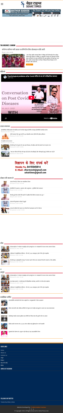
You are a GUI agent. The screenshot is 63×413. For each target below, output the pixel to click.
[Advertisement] (31, 28)
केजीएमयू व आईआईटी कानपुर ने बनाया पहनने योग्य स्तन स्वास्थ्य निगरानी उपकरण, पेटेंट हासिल (33, 260)
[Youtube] (33, 409)
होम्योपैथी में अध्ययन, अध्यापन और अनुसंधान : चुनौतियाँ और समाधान (26, 188)
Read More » (29, 64)
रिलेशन (2, 360)
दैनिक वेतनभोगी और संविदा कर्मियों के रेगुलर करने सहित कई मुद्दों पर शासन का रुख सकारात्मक (31, 308)
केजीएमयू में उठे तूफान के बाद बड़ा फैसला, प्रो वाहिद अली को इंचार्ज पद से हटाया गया (30, 145)
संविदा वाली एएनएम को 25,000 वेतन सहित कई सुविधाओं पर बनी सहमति (26, 324)
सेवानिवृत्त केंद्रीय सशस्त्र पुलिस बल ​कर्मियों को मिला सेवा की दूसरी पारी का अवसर (28, 316)
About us (3, 353)
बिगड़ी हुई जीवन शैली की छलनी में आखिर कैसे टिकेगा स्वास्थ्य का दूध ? (27, 195)
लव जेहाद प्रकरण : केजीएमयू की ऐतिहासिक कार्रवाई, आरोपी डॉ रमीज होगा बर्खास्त (30, 281)
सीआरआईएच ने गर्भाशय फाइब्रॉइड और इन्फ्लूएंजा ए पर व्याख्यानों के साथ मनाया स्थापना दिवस (32, 247)
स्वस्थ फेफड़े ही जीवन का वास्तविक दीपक (20, 182)
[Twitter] (31, 409)
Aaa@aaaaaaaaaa (6, 141)
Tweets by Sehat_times (8, 402)
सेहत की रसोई (4, 363)
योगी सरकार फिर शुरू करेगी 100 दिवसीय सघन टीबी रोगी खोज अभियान (27, 134)
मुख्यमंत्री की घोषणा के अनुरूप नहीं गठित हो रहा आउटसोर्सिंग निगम (24, 332)
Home (2, 350)
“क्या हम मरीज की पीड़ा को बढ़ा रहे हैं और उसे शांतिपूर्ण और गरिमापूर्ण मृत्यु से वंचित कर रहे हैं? (32, 152)
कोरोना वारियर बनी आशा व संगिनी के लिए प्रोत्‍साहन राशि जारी (23, 49)
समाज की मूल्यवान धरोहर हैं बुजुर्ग (18, 202)
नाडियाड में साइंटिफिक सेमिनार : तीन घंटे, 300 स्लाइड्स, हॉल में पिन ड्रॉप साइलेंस (29, 253)
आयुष (2, 358)
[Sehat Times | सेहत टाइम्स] (31, 4)
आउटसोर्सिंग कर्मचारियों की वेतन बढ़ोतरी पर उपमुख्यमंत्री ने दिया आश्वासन (26, 300)
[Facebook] (29, 409)
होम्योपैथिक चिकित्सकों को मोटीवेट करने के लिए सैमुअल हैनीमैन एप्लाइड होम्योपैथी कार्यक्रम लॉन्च (24, 130)
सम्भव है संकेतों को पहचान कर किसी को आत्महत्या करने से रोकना (26, 208)
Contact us (4, 355)
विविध (2, 365)
